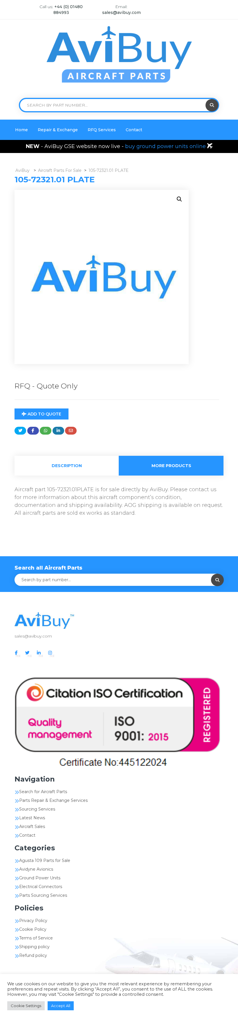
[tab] (67, 466)
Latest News (32, 817)
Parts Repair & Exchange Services (53, 800)
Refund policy (33, 955)
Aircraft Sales (32, 826)
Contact (134, 129)
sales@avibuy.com (121, 12)
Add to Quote (43, 414)
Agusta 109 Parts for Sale (44, 860)
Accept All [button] (60, 1005)
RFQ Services (102, 129)
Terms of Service (36, 938)
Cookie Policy (32, 929)
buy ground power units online (166, 146)
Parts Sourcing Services (43, 895)
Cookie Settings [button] (26, 1005)
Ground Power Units (39, 878)
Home (21, 129)
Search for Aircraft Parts (43, 791)
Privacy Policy (33, 920)
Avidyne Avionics (36, 869)
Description (67, 465)
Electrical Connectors (40, 886)
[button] (179, 199)
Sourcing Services (37, 809)
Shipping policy (34, 946)
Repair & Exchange (58, 129)
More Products (171, 465)
